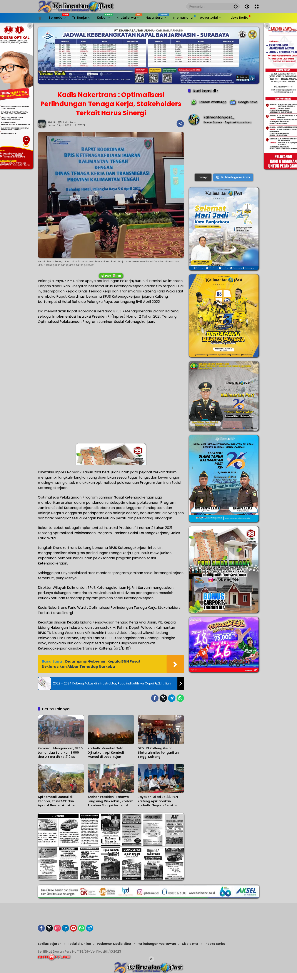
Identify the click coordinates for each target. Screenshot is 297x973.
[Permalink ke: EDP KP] (43, 124)
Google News (247, 102)
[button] (235, 6)
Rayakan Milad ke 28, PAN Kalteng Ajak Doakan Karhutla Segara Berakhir (158, 801)
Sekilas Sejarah (50, 944)
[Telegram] (171, 698)
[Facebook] (155, 698)
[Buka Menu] (256, 6)
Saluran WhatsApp (213, 102)
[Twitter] (163, 698)
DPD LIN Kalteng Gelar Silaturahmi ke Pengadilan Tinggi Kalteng (158, 752)
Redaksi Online (79, 944)
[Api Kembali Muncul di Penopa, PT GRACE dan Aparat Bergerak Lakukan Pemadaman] (61, 778)
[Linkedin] (65, 928)
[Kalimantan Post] (76, 6)
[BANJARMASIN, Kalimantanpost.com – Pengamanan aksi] (223, 150)
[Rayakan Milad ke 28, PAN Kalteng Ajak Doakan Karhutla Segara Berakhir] (161, 778)
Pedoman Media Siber (114, 944)
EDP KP (51, 122)
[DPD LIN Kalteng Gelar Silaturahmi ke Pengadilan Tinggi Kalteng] (161, 729)
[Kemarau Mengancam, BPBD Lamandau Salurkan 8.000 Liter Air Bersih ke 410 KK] (61, 729)
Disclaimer (190, 944)
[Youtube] (73, 928)
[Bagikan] (180, 123)
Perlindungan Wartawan (156, 944)
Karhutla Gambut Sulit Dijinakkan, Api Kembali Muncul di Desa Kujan (106, 752)
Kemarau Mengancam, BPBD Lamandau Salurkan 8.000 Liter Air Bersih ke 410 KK (60, 752)
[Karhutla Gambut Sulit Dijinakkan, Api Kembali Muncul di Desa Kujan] (111, 729)
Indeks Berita (215, 944)
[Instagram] (57, 928)
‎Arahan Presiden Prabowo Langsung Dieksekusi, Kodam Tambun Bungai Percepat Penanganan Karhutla (110, 801)
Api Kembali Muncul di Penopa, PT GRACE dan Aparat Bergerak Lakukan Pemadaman (58, 801)
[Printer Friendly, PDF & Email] (111, 275)
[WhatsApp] (180, 698)
